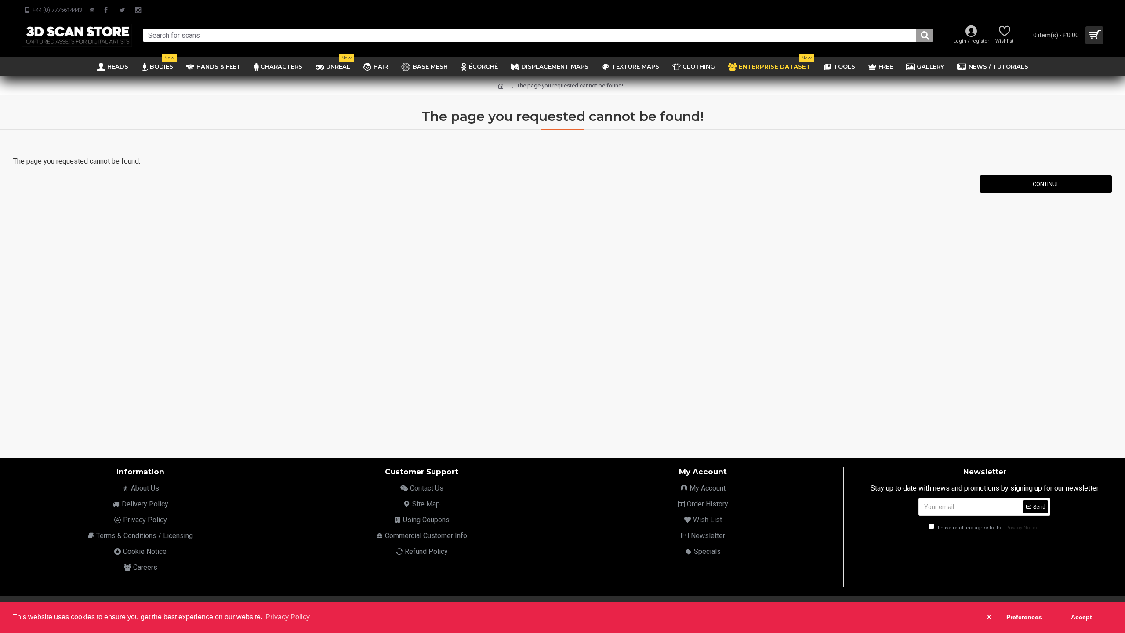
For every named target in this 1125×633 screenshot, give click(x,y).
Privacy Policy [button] (287, 617)
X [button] (989, 617)
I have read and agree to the (987, 528)
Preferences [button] (1024, 617)
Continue (1046, 184)
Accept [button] (1081, 617)
